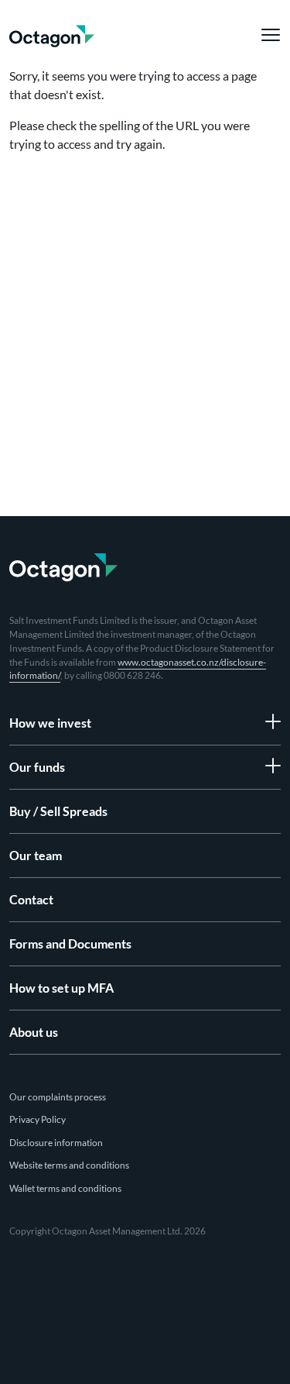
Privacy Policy (37, 1119)
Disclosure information (56, 1142)
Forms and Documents (70, 943)
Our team (35, 855)
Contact (31, 899)
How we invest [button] (50, 722)
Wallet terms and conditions (65, 1188)
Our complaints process (57, 1097)
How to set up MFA (61, 987)
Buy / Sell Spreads (58, 811)
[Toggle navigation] (267, 35)
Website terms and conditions (69, 1165)
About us (33, 1031)
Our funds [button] (37, 766)
